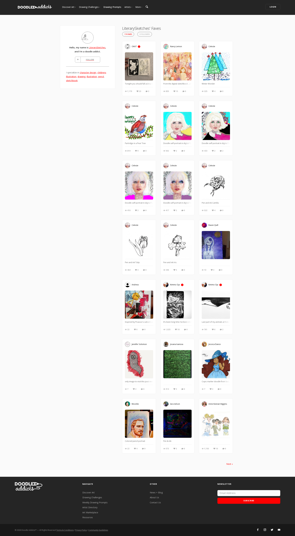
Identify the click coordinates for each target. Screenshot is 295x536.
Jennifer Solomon (139, 344)
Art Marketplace (90, 512)
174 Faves (128, 34)
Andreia (135, 284)
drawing (81, 76)
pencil (101, 76)
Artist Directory (89, 507)
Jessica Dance (214, 344)
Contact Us (155, 502)
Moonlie (135, 403)
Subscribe (248, 500)
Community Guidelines (98, 530)
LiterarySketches (97, 47)
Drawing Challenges (92, 497)
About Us (154, 497)
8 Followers (145, 34)
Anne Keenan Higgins (217, 403)
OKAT (134, 46)
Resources (87, 517)
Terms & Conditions (65, 530)
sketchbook (72, 80)
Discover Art (88, 492)
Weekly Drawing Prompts (95, 502)
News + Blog (156, 492)
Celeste (211, 46)
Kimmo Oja (175, 284)
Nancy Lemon (176, 46)
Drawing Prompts (112, 7)
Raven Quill (213, 225)
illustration (92, 76)
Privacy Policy (81, 530)
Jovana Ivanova (176, 344)
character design (88, 72)
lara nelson (175, 403)
